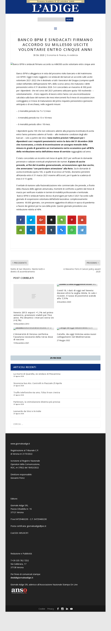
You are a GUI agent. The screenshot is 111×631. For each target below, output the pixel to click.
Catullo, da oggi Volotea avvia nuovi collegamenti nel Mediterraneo (76, 335)
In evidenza (72, 55)
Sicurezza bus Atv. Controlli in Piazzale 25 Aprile (37, 383)
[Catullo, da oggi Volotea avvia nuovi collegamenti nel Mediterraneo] (77, 329)
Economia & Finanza (56, 55)
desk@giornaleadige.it (22, 577)
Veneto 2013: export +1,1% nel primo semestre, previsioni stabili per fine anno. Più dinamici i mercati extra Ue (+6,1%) (33, 316)
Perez (22, 478)
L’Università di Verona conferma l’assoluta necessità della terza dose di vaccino (33, 337)
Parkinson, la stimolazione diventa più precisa (36, 401)
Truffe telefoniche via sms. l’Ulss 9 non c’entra (36, 392)
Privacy (50, 608)
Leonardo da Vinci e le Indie (27, 411)
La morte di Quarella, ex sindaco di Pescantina (36, 373)
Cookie (42, 608)
